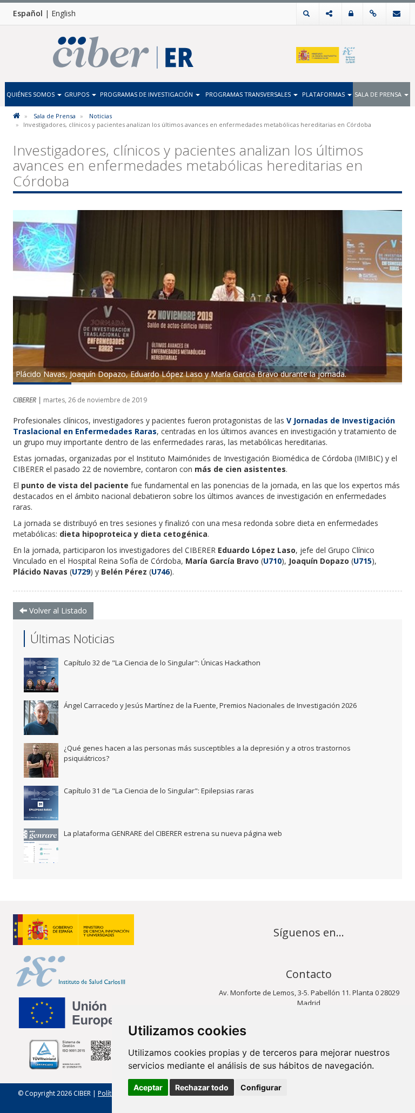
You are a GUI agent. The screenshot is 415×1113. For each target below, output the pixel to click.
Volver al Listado (57, 610)
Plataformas (324, 94)
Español (28, 13)
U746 (160, 571)
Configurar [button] (261, 1087)
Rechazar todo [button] (202, 1087)
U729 (81, 571)
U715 (362, 561)
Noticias (100, 116)
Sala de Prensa (378, 94)
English (63, 13)
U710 (272, 561)
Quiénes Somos (31, 94)
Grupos (77, 94)
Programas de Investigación (147, 94)
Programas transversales (248, 94)
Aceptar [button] (148, 1087)
